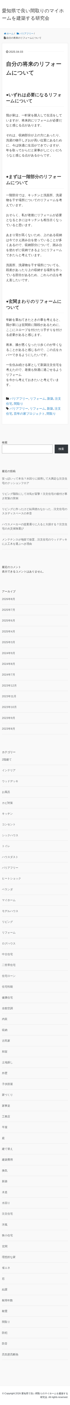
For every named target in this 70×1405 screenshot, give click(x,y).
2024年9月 (8, 653)
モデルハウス (10, 911)
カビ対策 (7, 802)
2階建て (7, 759)
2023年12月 (9, 685)
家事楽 (6, 1105)
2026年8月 (8, 599)
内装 (4, 1019)
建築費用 (7, 1159)
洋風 (4, 1224)
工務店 (6, 1116)
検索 (4, 442)
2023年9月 (8, 717)
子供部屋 (7, 1084)
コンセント (9, 824)
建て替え (7, 1148)
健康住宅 (7, 997)
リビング (7, 921)
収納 (4, 1029)
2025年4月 (8, 631)
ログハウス (9, 943)
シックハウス (10, 835)
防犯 (4, 1332)
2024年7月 (8, 674)
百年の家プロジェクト (29, 413)
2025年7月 (8, 609)
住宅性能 (7, 986)
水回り (6, 1202)
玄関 (4, 1246)
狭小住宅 (7, 1235)
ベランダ (7, 889)
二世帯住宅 (9, 964)
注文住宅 (7, 1213)
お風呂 (6, 791)
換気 (4, 1170)
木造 (4, 1192)
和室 (4, 1051)
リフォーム (38, 398)
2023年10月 (9, 707)
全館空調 (7, 1008)
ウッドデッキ (10, 781)
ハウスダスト (10, 857)
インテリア (9, 770)
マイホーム (9, 900)
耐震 (4, 1311)
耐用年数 (7, 1300)
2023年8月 (8, 728)
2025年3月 (8, 642)
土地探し (7, 1062)
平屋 (4, 1127)
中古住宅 (7, 954)
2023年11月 (9, 696)
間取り (18, 403)
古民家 (6, 1040)
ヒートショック (11, 878)
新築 (50, 398)
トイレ (6, 846)
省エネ (6, 1267)
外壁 (4, 1073)
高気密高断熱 (10, 1354)
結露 (4, 1289)
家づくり (7, 1094)
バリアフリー (19, 398)
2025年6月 (8, 620)
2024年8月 (8, 663)
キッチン (7, 813)
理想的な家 (9, 1257)
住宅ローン (9, 975)
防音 (4, 1343)
